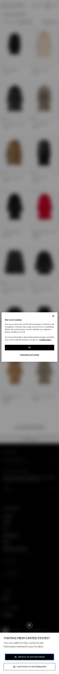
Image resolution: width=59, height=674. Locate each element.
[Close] (29, 625)
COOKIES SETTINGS (29, 355)
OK (29, 347)
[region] (30, 337)
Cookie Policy (45, 340)
